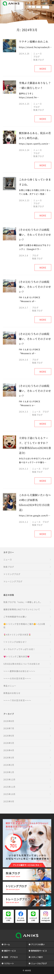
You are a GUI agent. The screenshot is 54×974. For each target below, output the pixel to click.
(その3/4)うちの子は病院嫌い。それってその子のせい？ (35, 286)
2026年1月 (8, 772)
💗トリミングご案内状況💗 (16, 656)
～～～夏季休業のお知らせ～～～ (19, 671)
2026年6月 (8, 735)
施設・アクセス (11, 957)
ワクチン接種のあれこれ (33, 41)
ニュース (37, 53)
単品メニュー (9, 685)
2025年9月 (8, 801)
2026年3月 (8, 757)
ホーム (7, 944)
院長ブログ (38, 59)
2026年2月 (8, 764)
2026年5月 (8, 742)
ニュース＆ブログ (39, 963)
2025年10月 (9, 794)
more (42, 68)
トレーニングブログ (13, 581)
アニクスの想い (38, 944)
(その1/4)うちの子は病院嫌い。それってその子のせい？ (35, 390)
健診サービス (10, 950)
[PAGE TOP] (50, 968)
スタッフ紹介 (37, 957)
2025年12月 (9, 779)
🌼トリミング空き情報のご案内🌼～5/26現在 (24, 626)
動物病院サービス (39, 950)
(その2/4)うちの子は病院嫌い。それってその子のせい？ (35, 339)
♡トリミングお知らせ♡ (15, 641)
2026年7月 (8, 728)
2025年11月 (9, 786)
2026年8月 (8, 721)
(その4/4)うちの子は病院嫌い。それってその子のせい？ (35, 234)
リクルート (9, 963)
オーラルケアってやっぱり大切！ (19, 649)
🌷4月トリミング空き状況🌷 (17, 634)
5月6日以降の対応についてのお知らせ (21, 663)
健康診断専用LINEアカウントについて (21, 609)
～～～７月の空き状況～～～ (17, 700)
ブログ (36, 56)
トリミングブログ (11, 574)
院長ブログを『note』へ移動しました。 (22, 602)
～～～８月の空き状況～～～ (17, 678)
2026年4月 (8, 750)
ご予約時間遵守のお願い (15, 616)
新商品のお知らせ (11, 693)
